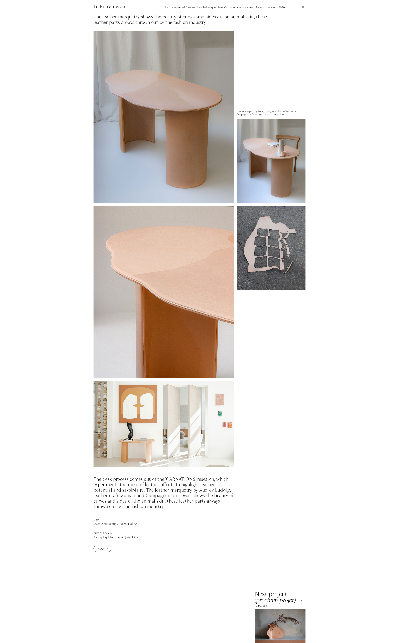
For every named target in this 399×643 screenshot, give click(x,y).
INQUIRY (102, 549)
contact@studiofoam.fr (129, 537)
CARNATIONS (261, 606)
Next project (271, 594)
